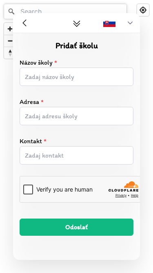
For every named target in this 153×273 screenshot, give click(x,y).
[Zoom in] (10, 29)
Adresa (32, 102)
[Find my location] (143, 10)
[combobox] (65, 11)
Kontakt (33, 141)
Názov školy (38, 62)
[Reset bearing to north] (10, 53)
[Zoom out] (10, 41)
